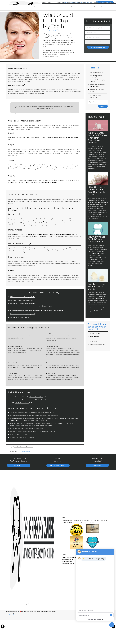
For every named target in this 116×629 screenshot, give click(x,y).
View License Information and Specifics (32, 428)
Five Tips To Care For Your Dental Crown (96, 286)
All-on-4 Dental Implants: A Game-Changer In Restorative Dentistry (97, 138)
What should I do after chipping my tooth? (22, 300)
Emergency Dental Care (96, 72)
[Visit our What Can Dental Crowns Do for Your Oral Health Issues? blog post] (98, 185)
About (28, 7)
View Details (23, 434)
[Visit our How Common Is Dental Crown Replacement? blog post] (98, 234)
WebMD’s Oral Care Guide (22, 403)
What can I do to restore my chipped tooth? (22, 303)
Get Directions (19, 465)
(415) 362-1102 (47, 42)
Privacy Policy (9, 614)
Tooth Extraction (94, 336)
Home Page (41, 400)
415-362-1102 (35, 180)
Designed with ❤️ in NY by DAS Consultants (22, 611)
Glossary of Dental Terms (36, 397)
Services (48, 7)
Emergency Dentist (95, 334)
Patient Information (38, 7)
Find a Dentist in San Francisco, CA (95, 96)
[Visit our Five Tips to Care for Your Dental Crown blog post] (98, 282)
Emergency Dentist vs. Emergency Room (96, 76)
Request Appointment (58, 465)
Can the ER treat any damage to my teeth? (22, 314)
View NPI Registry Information (47, 431)
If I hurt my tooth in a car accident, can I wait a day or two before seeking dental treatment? (36, 311)
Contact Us (109, 7)
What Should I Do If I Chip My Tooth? (23, 447)
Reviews (101, 7)
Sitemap (14, 614)
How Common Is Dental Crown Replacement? (96, 239)
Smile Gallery (69, 7)
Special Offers (93, 7)
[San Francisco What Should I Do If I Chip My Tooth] (19, 58)
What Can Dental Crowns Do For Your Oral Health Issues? (96, 191)
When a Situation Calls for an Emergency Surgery (97, 85)
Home (22, 7)
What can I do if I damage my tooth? (20, 317)
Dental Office (93, 341)
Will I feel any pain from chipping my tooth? (22, 297)
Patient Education (58, 7)
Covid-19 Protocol (81, 7)
